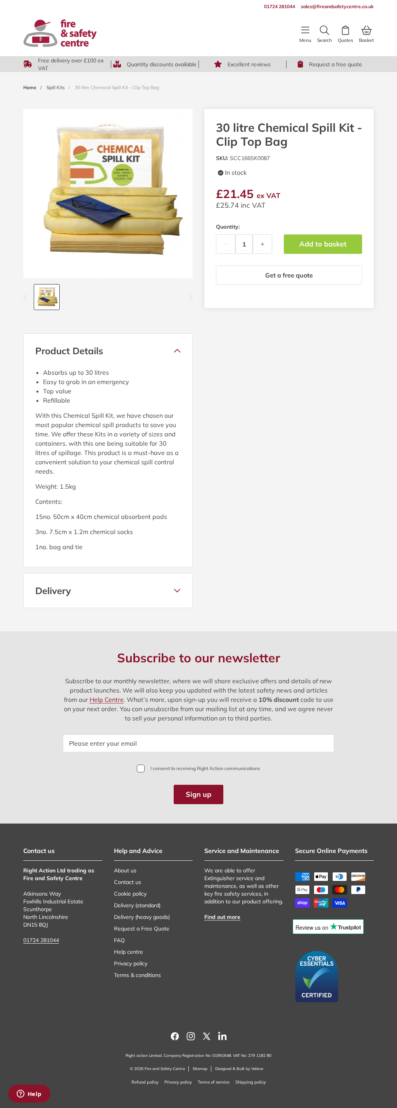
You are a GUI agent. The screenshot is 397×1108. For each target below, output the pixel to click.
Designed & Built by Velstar (239, 1068)
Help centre (128, 951)
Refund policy (145, 1082)
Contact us (127, 882)
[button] (108, 350)
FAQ (119, 940)
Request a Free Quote (141, 928)
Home (29, 87)
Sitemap (200, 1068)
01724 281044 (41, 940)
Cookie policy (130, 893)
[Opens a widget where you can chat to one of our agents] (29, 1094)
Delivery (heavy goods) (142, 916)
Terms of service (214, 1082)
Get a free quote (289, 275)
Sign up (198, 794)
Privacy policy (130, 963)
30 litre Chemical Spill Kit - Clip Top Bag (117, 87)
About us (125, 870)
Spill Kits (56, 87)
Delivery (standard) (137, 905)
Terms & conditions (137, 975)
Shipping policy (250, 1082)
